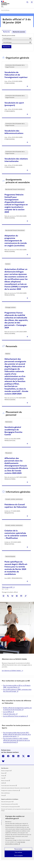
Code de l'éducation (9, 714)
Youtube (28, 756)
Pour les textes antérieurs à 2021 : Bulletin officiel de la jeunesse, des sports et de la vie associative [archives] (16, 740)
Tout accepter (18, 855)
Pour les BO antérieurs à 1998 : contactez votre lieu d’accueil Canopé (17, 690)
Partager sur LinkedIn (16, 595)
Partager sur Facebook (3, 595)
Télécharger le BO (7, 587)
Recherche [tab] (6, 32)
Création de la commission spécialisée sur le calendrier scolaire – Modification (16, 534)
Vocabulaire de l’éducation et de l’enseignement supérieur (16, 75)
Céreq (2, 795)
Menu (31, 2)
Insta (3, 756)
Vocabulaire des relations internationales (16, 160)
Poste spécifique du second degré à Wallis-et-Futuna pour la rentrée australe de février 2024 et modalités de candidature (16, 568)
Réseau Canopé (4, 780)
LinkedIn (18, 756)
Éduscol (3, 773)
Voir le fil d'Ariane (5, 10)
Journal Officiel (7, 712)
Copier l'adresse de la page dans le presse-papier (25, 595)
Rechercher (27, 2)
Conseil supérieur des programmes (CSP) (10, 806)
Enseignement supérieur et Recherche (9, 790)
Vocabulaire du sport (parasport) (14, 104)
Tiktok (13, 756)
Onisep (2, 775)
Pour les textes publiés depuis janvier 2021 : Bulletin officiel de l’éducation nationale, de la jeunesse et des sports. (17, 734)
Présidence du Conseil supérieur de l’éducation (16, 505)
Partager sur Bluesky (12, 595)
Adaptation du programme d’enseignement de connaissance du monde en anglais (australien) (16, 240)
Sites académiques (5, 793)
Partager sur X (7, 595)
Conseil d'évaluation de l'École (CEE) (9, 804)
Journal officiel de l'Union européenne (14, 716)
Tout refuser (18, 852)
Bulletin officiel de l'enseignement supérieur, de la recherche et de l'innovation (17, 709)
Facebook (8, 756)
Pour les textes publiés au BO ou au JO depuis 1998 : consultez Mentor (16, 686)
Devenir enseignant (5, 770)
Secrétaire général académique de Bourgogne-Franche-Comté (14, 431)
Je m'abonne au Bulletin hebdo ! (11, 670)
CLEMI (2, 783)
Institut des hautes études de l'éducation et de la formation (14, 788)
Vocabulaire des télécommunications (14, 132)
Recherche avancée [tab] (19, 32)
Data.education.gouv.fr (6, 801)
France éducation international (8, 785)
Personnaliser (18, 849)
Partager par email (21, 595)
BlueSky (3, 761)
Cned (2, 778)
